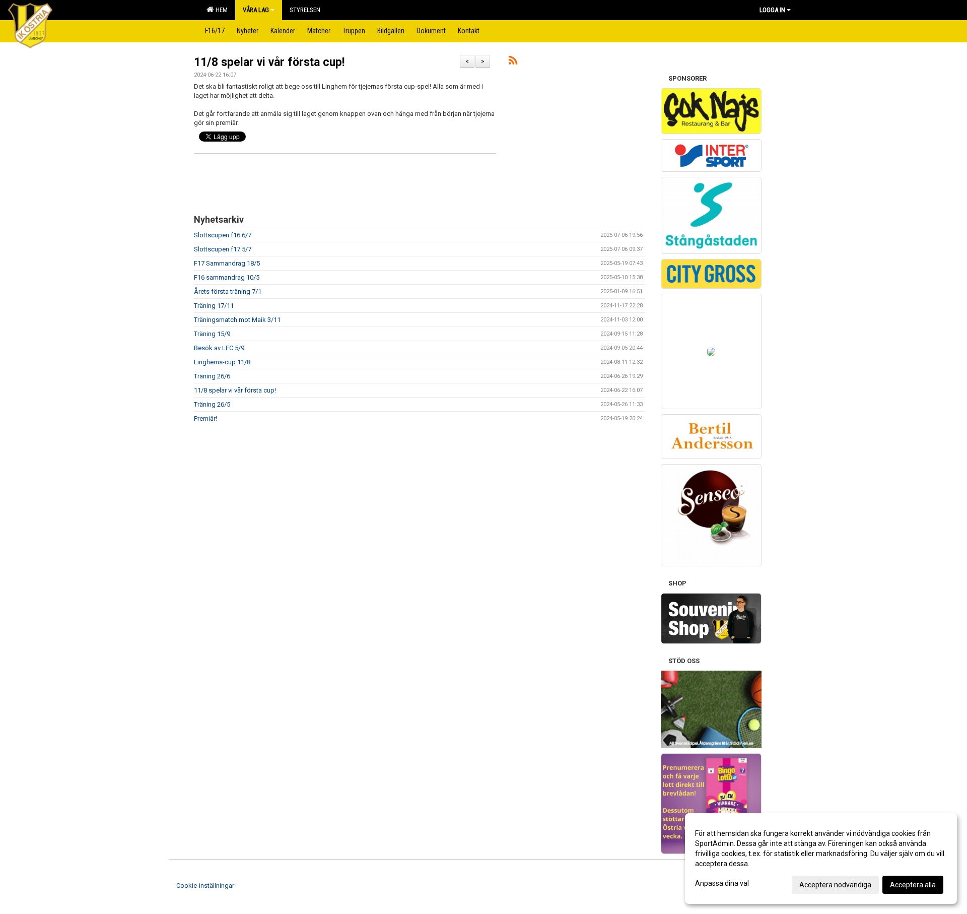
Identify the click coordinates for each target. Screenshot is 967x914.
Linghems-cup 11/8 (222, 362)
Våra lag (256, 10)
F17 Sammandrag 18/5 (227, 263)
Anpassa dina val (722, 883)
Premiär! (205, 418)
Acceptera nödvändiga (835, 885)
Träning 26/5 (212, 404)
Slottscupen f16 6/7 (222, 235)
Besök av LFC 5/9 (219, 348)
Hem (220, 10)
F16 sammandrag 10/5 (226, 277)
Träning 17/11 (214, 305)
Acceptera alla (913, 885)
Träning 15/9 (212, 334)
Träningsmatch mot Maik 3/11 (237, 319)
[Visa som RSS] (513, 62)
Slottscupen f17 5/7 (222, 249)
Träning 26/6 (212, 376)
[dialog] (821, 858)
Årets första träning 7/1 (227, 291)
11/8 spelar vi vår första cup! (269, 62)
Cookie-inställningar (205, 885)
